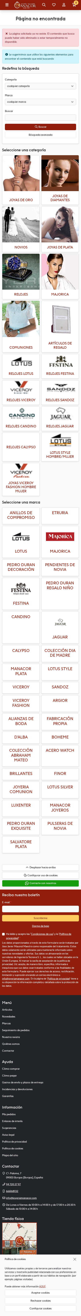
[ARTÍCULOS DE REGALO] (60, 320)
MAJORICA (60, 294)
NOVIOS (21, 247)
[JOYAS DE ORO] (21, 173)
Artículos (7, 1009)
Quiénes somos (11, 1044)
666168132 (12, 1191)
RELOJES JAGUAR (60, 426)
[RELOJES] (21, 272)
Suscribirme (40, 918)
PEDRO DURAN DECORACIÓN (21, 567)
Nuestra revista (11, 1037)
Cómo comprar (11, 1068)
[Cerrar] (75, 1259)
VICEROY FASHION (21, 703)
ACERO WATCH (60, 750)
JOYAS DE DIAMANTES (60, 198)
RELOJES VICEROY (21, 400)
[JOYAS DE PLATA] (60, 224)
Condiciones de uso (42, 934)
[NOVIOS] (21, 224)
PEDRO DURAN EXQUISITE (21, 826)
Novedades (8, 1016)
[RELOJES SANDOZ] (60, 387)
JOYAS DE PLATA (60, 247)
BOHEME (60, 737)
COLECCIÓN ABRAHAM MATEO (21, 755)
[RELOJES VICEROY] (21, 387)
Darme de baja (40, 926)
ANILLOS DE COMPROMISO (21, 515)
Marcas (6, 1023)
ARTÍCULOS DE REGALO (60, 345)
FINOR (60, 773)
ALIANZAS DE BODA (21, 721)
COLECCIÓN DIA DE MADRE (60, 653)
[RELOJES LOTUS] (21, 361)
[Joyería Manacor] (25, 5)
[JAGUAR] (60, 622)
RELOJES (21, 294)
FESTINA (21, 603)
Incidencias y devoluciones (17, 1089)
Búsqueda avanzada (40, 134)
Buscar (42, 126)
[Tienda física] (19, 1240)
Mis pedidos (9, 1114)
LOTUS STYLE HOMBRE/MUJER (60, 454)
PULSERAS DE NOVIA (60, 826)
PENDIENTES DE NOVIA (60, 567)
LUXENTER (21, 805)
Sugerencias (9, 1128)
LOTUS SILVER (60, 787)
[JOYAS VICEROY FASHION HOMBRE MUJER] (21, 470)
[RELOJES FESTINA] (60, 361)
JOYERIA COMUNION (21, 789)
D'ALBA (21, 737)
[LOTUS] (21, 536)
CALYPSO (21, 650)
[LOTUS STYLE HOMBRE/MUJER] (60, 440)
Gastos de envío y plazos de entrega (22, 1082)
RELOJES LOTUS (21, 373)
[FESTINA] (21, 588)
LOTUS (21, 551)
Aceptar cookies (40, 1292)
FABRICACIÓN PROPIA (60, 721)
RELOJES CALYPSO (21, 447)
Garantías (8, 1096)
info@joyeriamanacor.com (16, 978)
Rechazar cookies (41, 1300)
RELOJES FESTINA (60, 373)
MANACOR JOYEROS (60, 808)
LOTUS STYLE (60, 668)
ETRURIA (60, 512)
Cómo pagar (9, 1075)
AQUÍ (42, 1286)
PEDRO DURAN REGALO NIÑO (60, 585)
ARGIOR (60, 700)
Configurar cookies (41, 1308)
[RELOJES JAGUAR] (60, 414)
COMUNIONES (21, 347)
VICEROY (21, 687)
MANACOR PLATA (21, 671)
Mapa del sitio (10, 1155)
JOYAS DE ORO (21, 200)
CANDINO (20, 616)
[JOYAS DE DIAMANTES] (60, 173)
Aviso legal (8, 1134)
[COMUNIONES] (21, 319)
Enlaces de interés (12, 1121)
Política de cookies (12, 1148)
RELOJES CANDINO (21, 426)
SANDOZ (60, 687)
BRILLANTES (21, 773)
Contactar (8, 1050)
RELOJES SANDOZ (60, 400)
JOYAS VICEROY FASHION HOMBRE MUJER (21, 487)
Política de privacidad (58, 978)
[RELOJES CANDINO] (21, 414)
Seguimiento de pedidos (16, 1030)
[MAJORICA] (60, 272)
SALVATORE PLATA (21, 844)
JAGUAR (60, 637)
